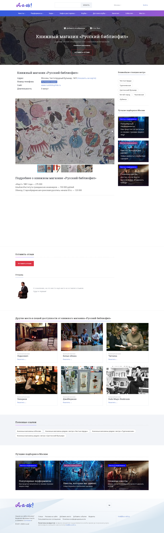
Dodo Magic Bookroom (119, 399)
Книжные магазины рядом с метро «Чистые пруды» (66, 431)
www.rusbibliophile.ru (51, 85)
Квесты (21, 13)
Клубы (84, 13)
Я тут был (96, 28)
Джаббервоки (69, 399)
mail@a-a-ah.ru (70, 525)
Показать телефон (50, 82)
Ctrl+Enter (27, 520)
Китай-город (125, 95)
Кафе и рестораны (67, 13)
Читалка (112, 356)
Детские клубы (99, 13)
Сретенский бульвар (128, 90)
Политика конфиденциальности (74, 519)
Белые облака (69, 356)
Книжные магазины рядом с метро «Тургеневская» (113, 431)
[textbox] (68, 3)
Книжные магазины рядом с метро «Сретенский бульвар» (41, 436)
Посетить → (21, 359)
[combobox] (68, 5)
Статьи (40, 517)
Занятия (115, 13)
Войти (145, 5)
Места (142, 13)
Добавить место (65, 517)
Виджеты (92, 517)
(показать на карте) (86, 78)
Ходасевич (22, 356)
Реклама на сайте (51, 517)
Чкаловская (139, 95)
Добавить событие (80, 517)
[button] (112, 100)
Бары (51, 13)
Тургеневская (125, 85)
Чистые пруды (125, 81)
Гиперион (22, 399)
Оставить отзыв (82, 52)
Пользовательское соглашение (49, 519)
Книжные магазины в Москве (29, 431)
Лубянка (123, 99)
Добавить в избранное (76, 28)
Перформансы (37, 13)
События (129, 13)
